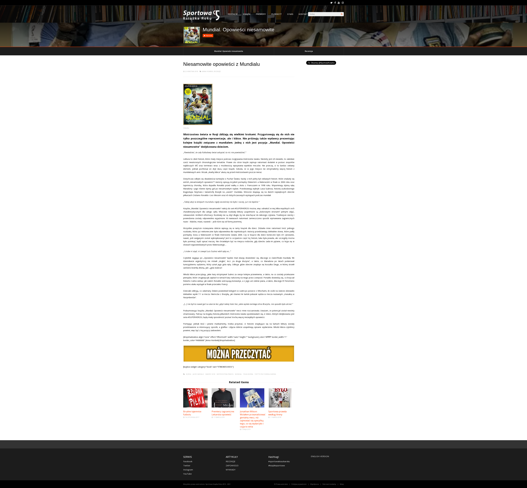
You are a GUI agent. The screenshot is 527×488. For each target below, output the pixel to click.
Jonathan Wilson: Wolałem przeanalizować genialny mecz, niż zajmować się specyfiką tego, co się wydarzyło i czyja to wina (252, 419)
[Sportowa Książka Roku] (202, 20)
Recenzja (309, 51)
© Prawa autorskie (281, 484)
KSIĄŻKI (246, 14)
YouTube (187, 473)
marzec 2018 (210, 374)
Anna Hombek (207, 71)
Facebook (187, 461)
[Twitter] (331, 2)
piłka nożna (248, 374)
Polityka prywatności (299, 484)
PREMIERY (261, 14)
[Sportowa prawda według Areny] (280, 406)
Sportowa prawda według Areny (277, 413)
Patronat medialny (329, 484)
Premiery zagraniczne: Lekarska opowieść (223, 413)
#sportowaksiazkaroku (279, 461)
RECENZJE (233, 14)
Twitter (186, 465)
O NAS (290, 14)
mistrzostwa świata (225, 374)
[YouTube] (339, 2)
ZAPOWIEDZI (232, 465)
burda (188, 374)
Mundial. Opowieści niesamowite (228, 51)
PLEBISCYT (276, 14)
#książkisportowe (276, 465)
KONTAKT (303, 14)
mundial (238, 374)
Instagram (188, 469)
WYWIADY (231, 469)
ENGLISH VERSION (320, 456)
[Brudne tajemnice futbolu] (195, 406)
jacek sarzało (198, 374)
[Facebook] (335, 2)
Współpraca (314, 484)
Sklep (342, 484)
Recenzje (217, 71)
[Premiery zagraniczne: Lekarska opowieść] (224, 406)
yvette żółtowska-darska (265, 374)
